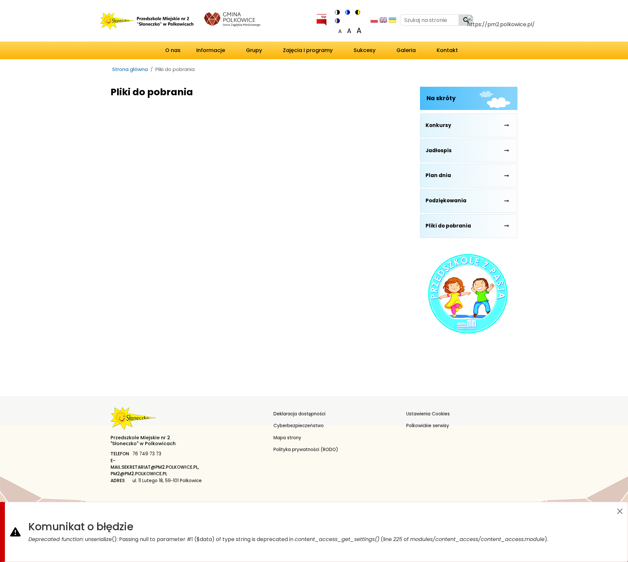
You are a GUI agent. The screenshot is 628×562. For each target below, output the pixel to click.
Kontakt (447, 50)
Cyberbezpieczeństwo (298, 426)
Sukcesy (364, 50)
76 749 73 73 (146, 454)
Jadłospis (439, 150)
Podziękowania (446, 200)
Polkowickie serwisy (427, 426)
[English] (383, 21)
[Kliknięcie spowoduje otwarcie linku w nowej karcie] (232, 18)
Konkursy (438, 125)
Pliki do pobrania (448, 225)
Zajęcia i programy (308, 50)
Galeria (406, 50)
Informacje (210, 50)
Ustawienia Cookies (428, 414)
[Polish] (374, 21)
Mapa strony (287, 438)
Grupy (254, 50)
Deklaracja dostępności (299, 414)
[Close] (620, 511)
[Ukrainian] (392, 21)
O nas (173, 50)
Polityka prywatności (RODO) (305, 449)
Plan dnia (438, 175)
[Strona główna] (146, 22)
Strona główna (130, 69)
